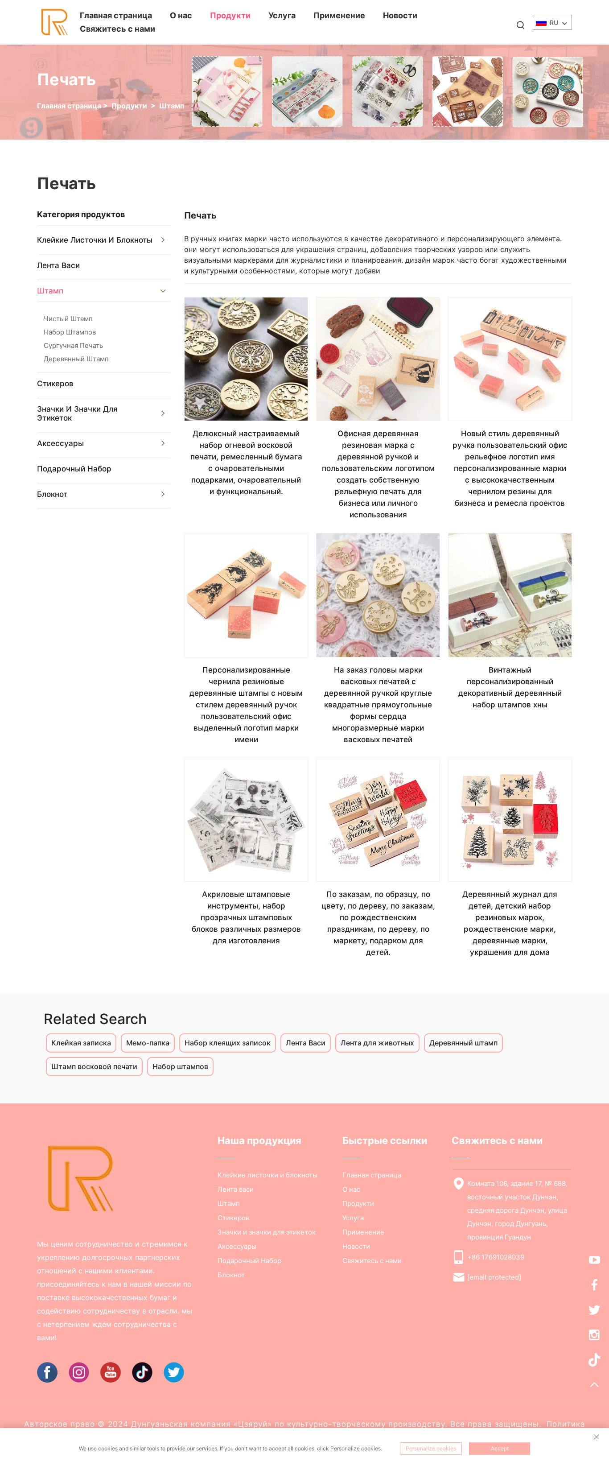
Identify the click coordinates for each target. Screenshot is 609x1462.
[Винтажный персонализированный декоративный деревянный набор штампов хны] (510, 595)
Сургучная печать (73, 345)
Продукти (230, 15)
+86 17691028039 (495, 1257)
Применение (339, 15)
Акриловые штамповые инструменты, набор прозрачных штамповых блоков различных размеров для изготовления (246, 917)
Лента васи (58, 265)
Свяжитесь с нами (117, 28)
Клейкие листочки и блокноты (94, 239)
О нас (181, 15)
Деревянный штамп (76, 359)
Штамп (172, 105)
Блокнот (52, 494)
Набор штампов (70, 332)
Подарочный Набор (74, 468)
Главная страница (116, 15)
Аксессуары (60, 443)
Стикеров (55, 383)
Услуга (282, 15)
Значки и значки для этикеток (77, 413)
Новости (400, 15)
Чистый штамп (68, 318)
